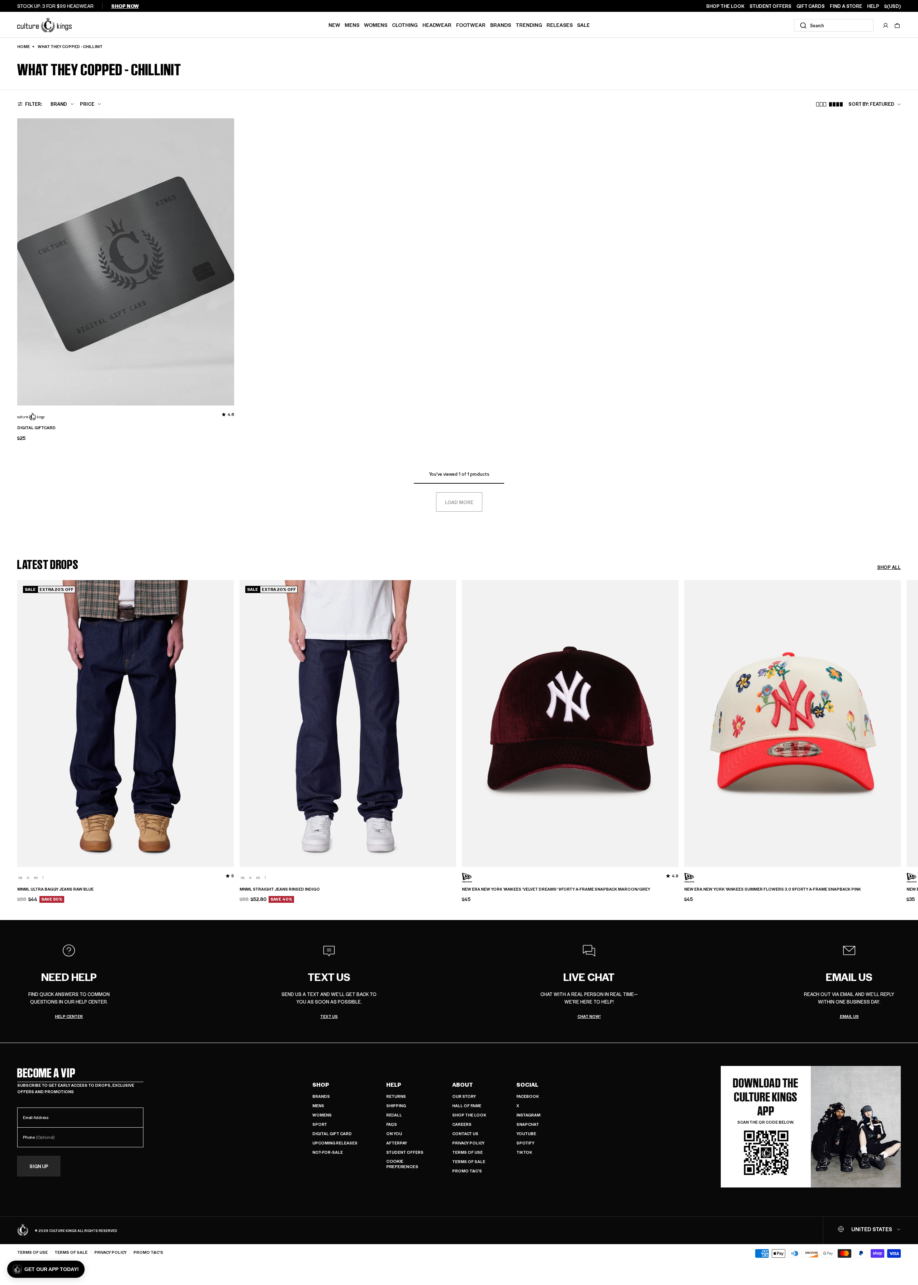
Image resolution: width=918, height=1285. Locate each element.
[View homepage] (44, 24)
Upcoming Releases (335, 1143)
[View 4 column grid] (836, 104)
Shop (320, 1084)
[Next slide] (901, 752)
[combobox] (834, 25)
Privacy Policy (468, 1143)
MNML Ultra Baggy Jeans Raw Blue (55, 889)
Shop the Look (469, 1115)
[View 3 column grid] (821, 104)
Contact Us (465, 1133)
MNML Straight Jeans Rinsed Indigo (280, 889)
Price (87, 104)
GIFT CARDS (810, 6)
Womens (375, 25)
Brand (59, 104)
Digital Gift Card (332, 1133)
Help (393, 1084)
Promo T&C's (467, 1171)
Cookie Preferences (402, 1164)
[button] (897, 25)
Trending (529, 25)
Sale (583, 25)
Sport (319, 1124)
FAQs (391, 1124)
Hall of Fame (466, 1106)
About (462, 1084)
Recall (394, 1115)
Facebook (527, 1096)
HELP (873, 6)
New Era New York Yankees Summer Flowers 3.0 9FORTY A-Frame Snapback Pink (772, 889)
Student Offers (404, 1152)
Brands (500, 25)
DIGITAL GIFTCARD (36, 428)
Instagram (528, 1115)
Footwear (471, 25)
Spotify (525, 1143)
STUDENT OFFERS (770, 6)
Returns (396, 1096)
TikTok (524, 1152)
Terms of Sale (468, 1161)
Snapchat (527, 1124)
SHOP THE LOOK (725, 6)
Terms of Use (467, 1152)
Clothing (405, 25)
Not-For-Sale (327, 1152)
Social (527, 1084)
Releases (559, 25)
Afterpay (396, 1143)
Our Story (464, 1096)
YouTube (526, 1133)
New (334, 25)
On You (394, 1133)
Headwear (436, 25)
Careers (462, 1124)
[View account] (885, 25)
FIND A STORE (846, 6)
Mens (352, 25)
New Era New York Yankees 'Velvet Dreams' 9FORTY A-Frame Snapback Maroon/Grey (556, 889)
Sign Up (38, 1166)
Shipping (396, 1106)
